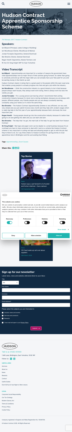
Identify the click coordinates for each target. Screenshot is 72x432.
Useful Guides (6, 381)
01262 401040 (15, 352)
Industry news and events (12, 312)
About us (4, 369)
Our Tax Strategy (7, 397)
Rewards (7, 318)
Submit (34, 328)
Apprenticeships (12, 142)
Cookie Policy (6, 410)
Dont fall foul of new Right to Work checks (14, 385)
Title (3, 279)
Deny (13, 235)
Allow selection (36, 235)
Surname (4, 294)
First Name (5, 286)
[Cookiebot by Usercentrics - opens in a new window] (61, 195)
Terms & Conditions (8, 403)
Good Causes (23, 142)
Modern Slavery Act (8, 400)
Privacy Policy (24, 322)
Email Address (6, 301)
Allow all (59, 235)
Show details (62, 229)
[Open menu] (69, 4)
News (3, 372)
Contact (4, 378)
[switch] (27, 222)
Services (4, 366)
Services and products (11, 315)
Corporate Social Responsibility (11, 394)
